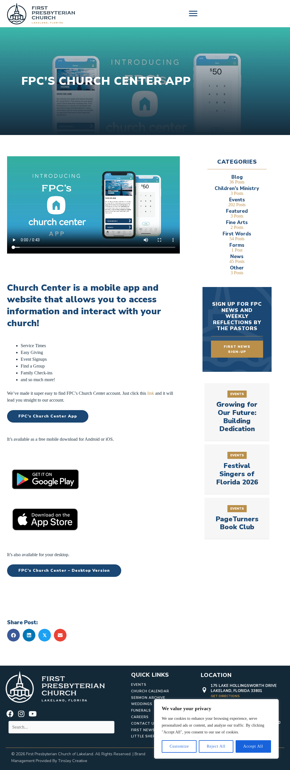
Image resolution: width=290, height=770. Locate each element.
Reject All (216, 746)
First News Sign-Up (151, 730)
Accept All (253, 746)
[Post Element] (237, 411)
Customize (179, 746)
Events (138, 684)
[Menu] (193, 13)
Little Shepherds (150, 736)
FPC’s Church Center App (47, 416)
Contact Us (144, 723)
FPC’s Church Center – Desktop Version (64, 570)
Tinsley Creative (72, 760)
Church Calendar (150, 691)
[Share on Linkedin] (29, 635)
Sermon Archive (148, 697)
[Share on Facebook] (13, 635)
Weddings (141, 704)
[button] (10, 714)
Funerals (141, 710)
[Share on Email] (60, 635)
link (150, 393)
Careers (140, 717)
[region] (216, 729)
